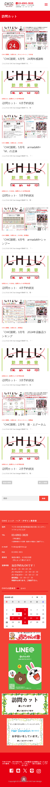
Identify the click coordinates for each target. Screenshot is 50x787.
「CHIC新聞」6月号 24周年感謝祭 (22, 59)
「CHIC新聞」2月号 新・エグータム (24, 424)
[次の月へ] (43, 597)
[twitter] (25, 770)
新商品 (26, 235)
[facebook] (11, 770)
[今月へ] (37, 597)
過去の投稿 (7, 482)
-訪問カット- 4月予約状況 (18, 288)
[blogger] (18, 770)
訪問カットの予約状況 (16, 99)
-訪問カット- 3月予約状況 (18, 380)
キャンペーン (22, 54)
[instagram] (38, 770)
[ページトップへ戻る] (24, 779)
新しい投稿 (43, 482)
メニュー (46, 4)
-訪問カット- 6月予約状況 (18, 103)
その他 (31, 54)
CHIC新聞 (5, 54)
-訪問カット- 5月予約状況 (18, 195)
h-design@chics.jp (19, 546)
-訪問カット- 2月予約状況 (18, 468)
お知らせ (14, 54)
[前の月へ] (31, 597)
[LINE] (32, 770)
